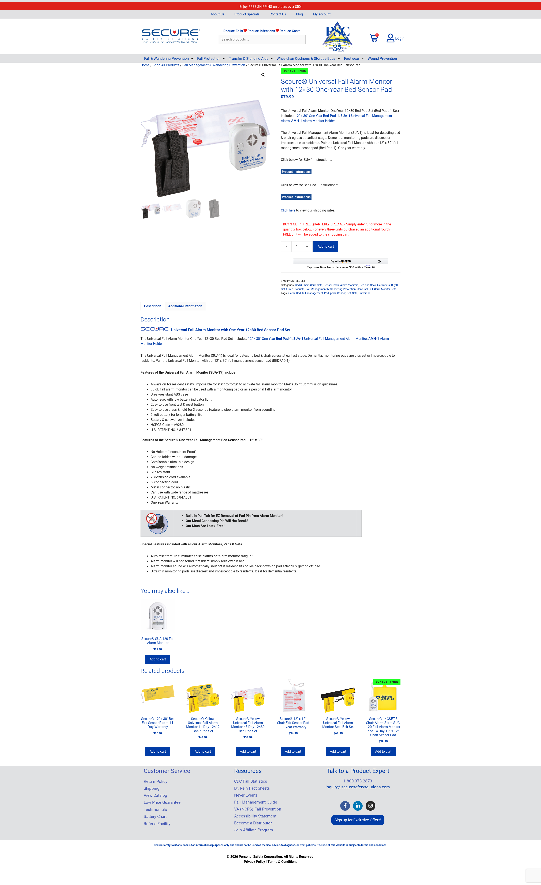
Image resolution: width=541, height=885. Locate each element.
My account (322, 14)
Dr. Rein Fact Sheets (252, 788)
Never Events (246, 795)
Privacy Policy (254, 862)
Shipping (152, 788)
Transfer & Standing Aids (248, 58)
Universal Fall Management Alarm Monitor (330, 339)
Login (399, 38)
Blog (299, 14)
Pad (326, 293)
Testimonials (155, 809)
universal (364, 293)
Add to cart (326, 246)
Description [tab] (152, 306)
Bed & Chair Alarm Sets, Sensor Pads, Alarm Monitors (326, 285)
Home (145, 65)
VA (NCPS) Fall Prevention (257, 809)
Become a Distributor (253, 823)
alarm (291, 293)
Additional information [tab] (185, 306)
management (315, 293)
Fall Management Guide (255, 802)
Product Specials (247, 14)
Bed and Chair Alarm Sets (375, 285)
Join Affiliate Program (253, 830)
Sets (355, 293)
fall (304, 293)
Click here (288, 210)
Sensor (341, 293)
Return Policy (155, 781)
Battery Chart (155, 816)
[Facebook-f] (345, 806)
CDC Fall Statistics (250, 781)
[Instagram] (370, 806)
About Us (217, 14)
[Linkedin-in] (358, 806)
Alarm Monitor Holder (313, 121)
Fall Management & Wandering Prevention (213, 65)
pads (333, 293)
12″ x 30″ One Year (317, 116)
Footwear (351, 58)
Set (349, 293)
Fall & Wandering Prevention (166, 58)
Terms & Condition (282, 862)
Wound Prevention (382, 58)
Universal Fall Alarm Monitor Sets (376, 289)
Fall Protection (208, 58)
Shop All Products (166, 65)
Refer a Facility (157, 823)
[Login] (390, 38)
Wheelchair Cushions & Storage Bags (306, 58)
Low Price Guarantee (162, 802)
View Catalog (155, 795)
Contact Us (278, 14)
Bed (298, 293)
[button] (263, 75)
